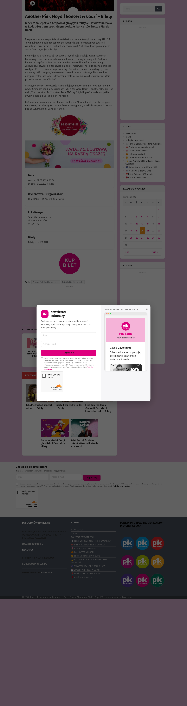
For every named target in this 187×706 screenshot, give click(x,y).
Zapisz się (69, 353)
